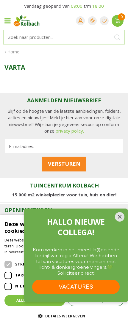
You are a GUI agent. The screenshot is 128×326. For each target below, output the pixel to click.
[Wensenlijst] (104, 20)
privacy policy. (70, 131)
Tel (92, 20)
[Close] (119, 217)
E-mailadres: (21, 146)
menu (7, 20)
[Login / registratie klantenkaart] (80, 20)
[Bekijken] (118, 21)
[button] (64, 315)
